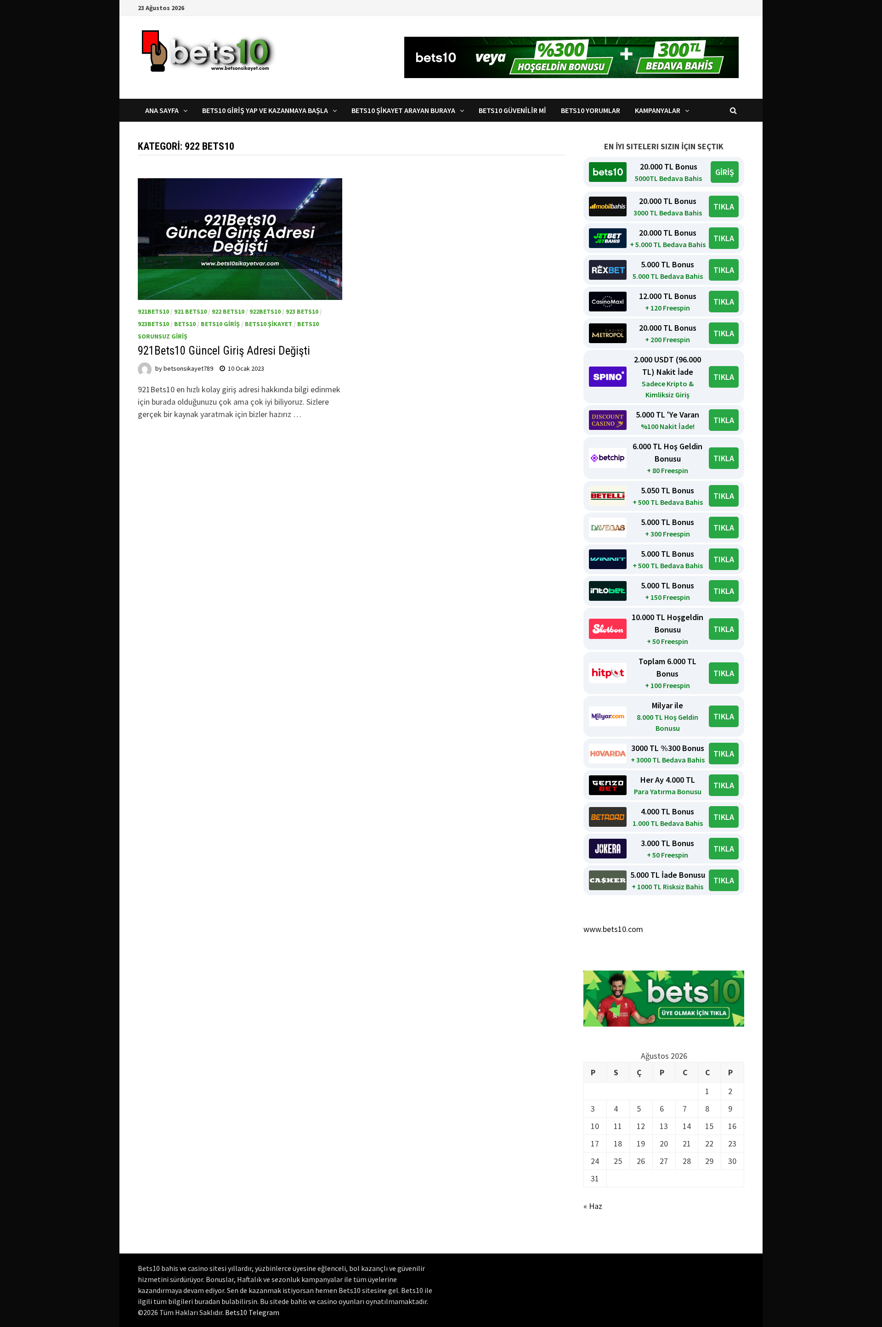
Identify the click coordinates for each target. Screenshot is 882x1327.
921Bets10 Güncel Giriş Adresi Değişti (224, 350)
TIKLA (723, 206)
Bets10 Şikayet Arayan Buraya (403, 110)
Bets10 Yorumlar (590, 110)
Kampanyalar (657, 110)
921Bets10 (153, 311)
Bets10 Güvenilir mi (512, 110)
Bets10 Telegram (252, 1312)
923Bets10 (153, 324)
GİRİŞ (724, 172)
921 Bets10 (190, 311)
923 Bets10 (302, 311)
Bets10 (185, 324)
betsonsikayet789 (188, 368)
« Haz (592, 1206)
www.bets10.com (613, 929)
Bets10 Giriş (220, 324)
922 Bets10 (228, 311)
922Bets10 (265, 311)
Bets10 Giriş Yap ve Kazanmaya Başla (265, 110)
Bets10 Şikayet (268, 324)
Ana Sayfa (162, 110)
